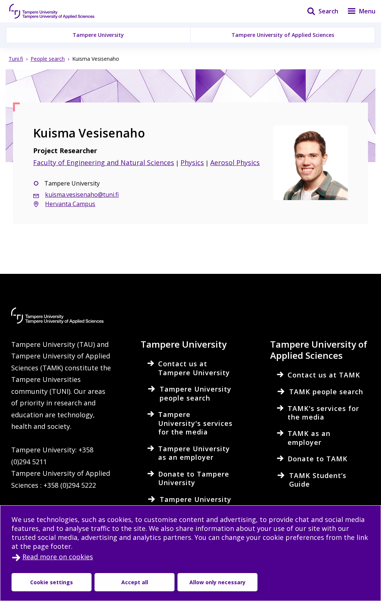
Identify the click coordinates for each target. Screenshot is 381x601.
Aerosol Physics (235, 162)
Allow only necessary (217, 582)
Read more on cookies (57, 556)
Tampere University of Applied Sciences (282, 34)
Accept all (134, 582)
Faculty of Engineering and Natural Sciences (103, 162)
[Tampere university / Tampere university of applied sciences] (52, 11)
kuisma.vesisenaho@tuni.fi (82, 194)
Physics (192, 162)
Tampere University (98, 34)
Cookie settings (51, 582)
